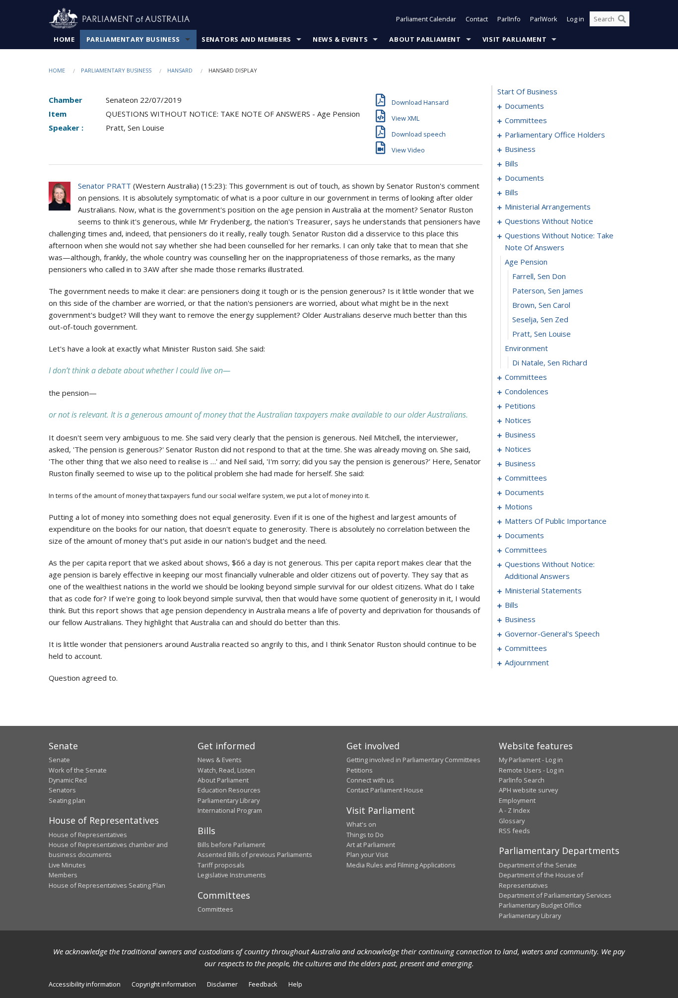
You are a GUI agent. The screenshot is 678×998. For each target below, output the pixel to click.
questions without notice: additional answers (550, 570)
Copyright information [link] (164, 984)
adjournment (527, 662)
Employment (517, 800)
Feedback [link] (263, 984)
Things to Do (365, 834)
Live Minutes (67, 864)
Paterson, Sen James (547, 290)
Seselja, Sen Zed (540, 319)
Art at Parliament (370, 844)
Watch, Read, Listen (226, 770)
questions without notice (549, 221)
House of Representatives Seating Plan (107, 885)
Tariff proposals (221, 864)
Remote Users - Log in (531, 770)
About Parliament (425, 39)
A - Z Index (514, 810)
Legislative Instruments (232, 874)
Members (63, 874)
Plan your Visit (367, 854)
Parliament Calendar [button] (426, 18)
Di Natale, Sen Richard (549, 362)
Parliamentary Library (229, 800)
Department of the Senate (538, 864)
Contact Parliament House (384, 789)
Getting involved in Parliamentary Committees (413, 759)
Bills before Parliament (231, 844)
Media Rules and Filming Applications (401, 864)
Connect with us (370, 780)
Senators (62, 789)
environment (526, 348)
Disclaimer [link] (222, 984)
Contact (477, 18)
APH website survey (528, 789)
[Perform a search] (621, 18)
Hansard (180, 70)
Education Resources (229, 789)
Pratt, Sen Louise (541, 334)
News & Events (340, 39)
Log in (575, 18)
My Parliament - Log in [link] (531, 759)
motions (519, 506)
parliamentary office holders (555, 135)
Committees (215, 909)
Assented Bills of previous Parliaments (255, 854)
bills (511, 163)
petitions (520, 406)
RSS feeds (514, 830)
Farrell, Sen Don (539, 276)
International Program (230, 810)
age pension (526, 262)
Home (64, 39)
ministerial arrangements (548, 207)
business (520, 149)
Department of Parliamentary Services (555, 895)
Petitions (359, 770)
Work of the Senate (78, 770)
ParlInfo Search (521, 780)
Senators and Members (246, 39)
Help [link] (295, 984)
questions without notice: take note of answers (559, 241)
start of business (527, 91)
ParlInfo (509, 18)
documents (524, 106)
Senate (59, 759)
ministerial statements (543, 590)
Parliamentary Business (133, 39)
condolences (526, 391)
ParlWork (543, 18)
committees (526, 120)
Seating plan (67, 800)
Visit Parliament (514, 39)
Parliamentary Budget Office (540, 905)
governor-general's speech (552, 634)
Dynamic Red (68, 780)
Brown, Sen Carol (541, 305)
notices (518, 420)
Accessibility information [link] (85, 984)
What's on (361, 824)
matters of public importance (556, 521)
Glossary (512, 820)
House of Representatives (88, 834)
